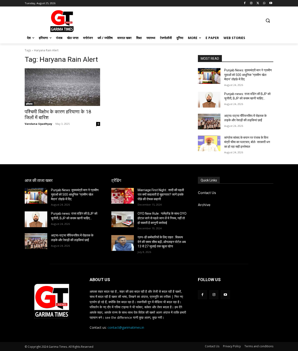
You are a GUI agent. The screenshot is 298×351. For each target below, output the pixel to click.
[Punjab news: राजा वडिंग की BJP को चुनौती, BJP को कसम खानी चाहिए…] (209, 100)
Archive (204, 205)
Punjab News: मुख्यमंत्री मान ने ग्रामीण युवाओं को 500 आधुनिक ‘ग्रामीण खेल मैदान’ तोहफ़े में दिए (248, 74)
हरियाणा (29, 103)
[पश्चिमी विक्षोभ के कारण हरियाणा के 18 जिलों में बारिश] (62, 87)
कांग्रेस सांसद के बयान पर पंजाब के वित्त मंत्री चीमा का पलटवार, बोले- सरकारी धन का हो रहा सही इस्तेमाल (247, 142)
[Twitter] (258, 3)
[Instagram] (251, 3)
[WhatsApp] (264, 3)
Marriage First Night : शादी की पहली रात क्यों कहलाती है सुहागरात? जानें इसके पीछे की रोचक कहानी (161, 194)
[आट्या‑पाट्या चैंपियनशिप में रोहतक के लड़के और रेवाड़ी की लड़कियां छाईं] (209, 121)
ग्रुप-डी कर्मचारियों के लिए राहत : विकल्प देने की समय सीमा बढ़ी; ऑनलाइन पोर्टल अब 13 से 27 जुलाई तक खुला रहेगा (162, 241)
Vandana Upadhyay (38, 123)
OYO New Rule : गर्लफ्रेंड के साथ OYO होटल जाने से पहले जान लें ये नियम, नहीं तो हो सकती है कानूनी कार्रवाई (162, 218)
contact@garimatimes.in (126, 327)
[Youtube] (270, 3)
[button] (267, 20)
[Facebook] (244, 3)
